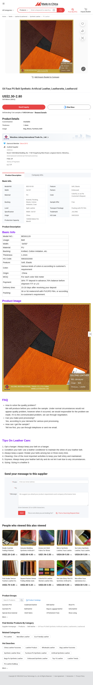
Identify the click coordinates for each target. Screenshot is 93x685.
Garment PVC (7, 605)
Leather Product (31, 647)
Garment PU (6, 609)
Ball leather (28, 609)
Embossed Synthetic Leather (37, 658)
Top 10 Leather (57, 658)
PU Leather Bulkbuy (11, 664)
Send (21, 513)
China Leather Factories (12, 647)
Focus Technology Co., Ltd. (31, 676)
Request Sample (41, 112)
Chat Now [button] (71, 107)
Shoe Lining (73, 613)
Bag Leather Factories (67, 647)
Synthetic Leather (35, 16)
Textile (10, 16)
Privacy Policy (80, 676)
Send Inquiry (24, 107)
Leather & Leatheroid (21, 16)
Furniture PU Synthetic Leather (36, 653)
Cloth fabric (28, 613)
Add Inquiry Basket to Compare (46, 77)
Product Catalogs (34, 600)
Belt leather (50, 605)
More (4, 668)
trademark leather (30, 605)
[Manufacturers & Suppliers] (46, 4)
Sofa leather (73, 609)
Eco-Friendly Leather (41, 637)
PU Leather (46, 16)
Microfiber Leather (23, 637)
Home (4, 16)
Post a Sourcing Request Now (67, 513)
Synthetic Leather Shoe (12, 653)
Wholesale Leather (48, 647)
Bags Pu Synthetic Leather (13, 658)
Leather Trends (73, 658)
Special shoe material (9, 613)
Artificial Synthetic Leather (60, 653)
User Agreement (59, 676)
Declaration (69, 676)
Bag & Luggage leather (54, 609)
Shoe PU (72, 605)
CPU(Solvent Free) (52, 613)
